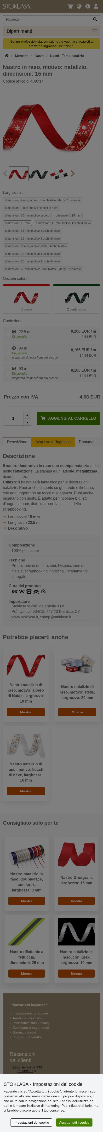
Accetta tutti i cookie (74, 1122)
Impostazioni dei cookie (31, 1122)
